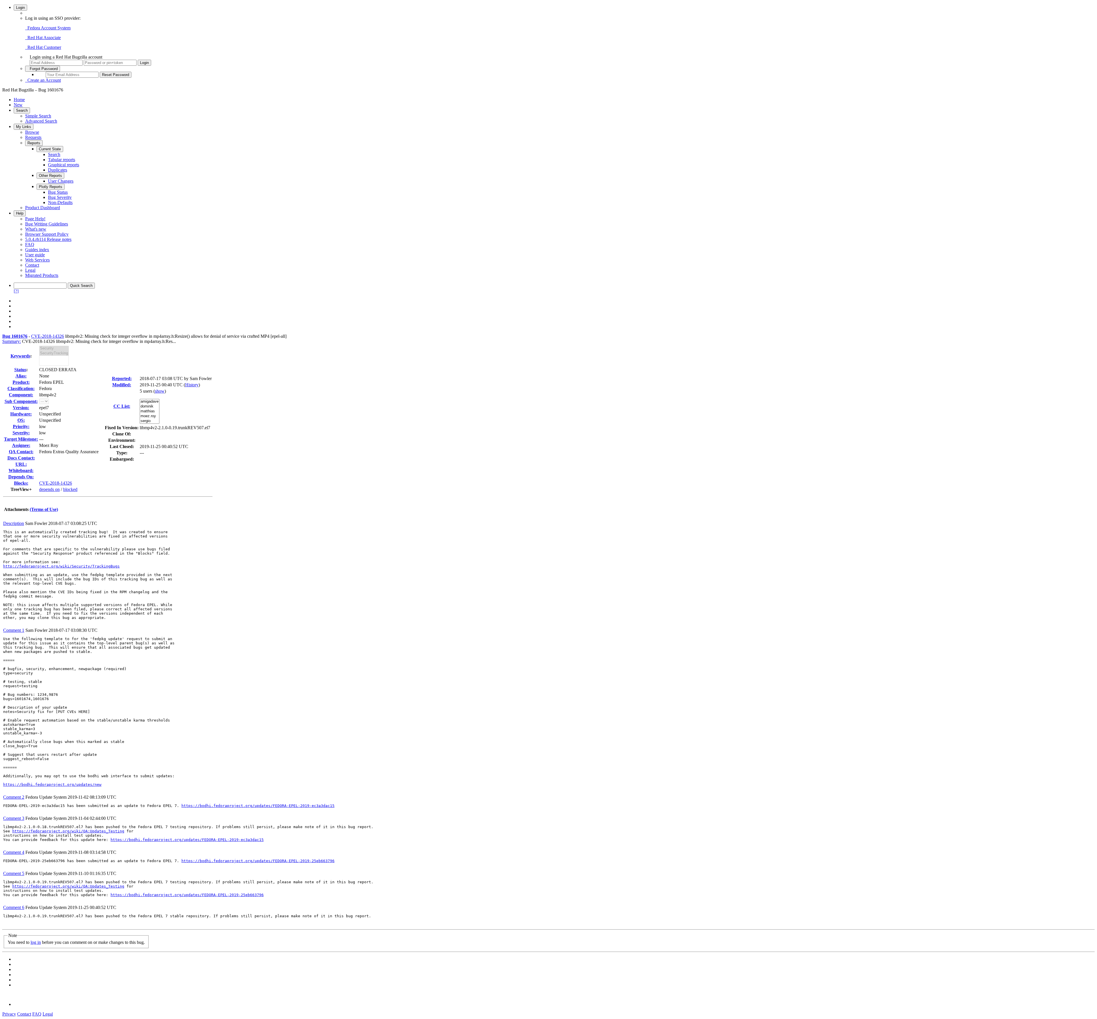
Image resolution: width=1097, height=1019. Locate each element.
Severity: (21, 432)
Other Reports (50, 175)
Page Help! (35, 218)
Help (19, 213)
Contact (32, 265)
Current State (50, 149)
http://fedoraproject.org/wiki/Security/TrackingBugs (61, 566)
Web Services (37, 259)
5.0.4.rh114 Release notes (48, 239)
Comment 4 (13, 852)
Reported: (122, 378)
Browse (32, 132)
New (18, 104)
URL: (21, 464)
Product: (21, 382)
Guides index (37, 249)
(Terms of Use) (44, 509)
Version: (21, 407)
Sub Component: (21, 401)
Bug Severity (60, 197)
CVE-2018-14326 (47, 336)
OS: (21, 420)
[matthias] (149, 411)
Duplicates (57, 169)
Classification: (21, 388)
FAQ (29, 244)
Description (13, 523)
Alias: (21, 375)
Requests (33, 137)
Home (19, 99)
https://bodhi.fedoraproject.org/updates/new (52, 784)
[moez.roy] (149, 416)
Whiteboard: (21, 470)
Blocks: (21, 483)
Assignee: (21, 445)
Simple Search (38, 115)
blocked (70, 489)
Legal (30, 270)
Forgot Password (42, 69)
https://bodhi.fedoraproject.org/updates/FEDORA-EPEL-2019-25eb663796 (258, 861)
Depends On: (21, 476)
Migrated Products (41, 275)
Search (22, 110)
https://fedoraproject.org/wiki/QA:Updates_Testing (68, 831)
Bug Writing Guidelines (46, 223)
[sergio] (149, 421)
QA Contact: (21, 451)
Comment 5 (13, 873)
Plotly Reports (50, 187)
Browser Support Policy (47, 234)
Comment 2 (13, 797)
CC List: (121, 406)
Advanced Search (41, 121)
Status (20, 369)
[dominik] (149, 406)
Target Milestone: (21, 439)
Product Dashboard (42, 207)
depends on (49, 489)
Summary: (11, 341)
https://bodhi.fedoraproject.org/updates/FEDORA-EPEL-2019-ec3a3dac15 (258, 806)
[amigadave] (149, 401)
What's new (35, 229)
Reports (33, 143)
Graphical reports (63, 164)
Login (20, 7)
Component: (21, 394)
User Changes (60, 181)
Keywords (20, 355)
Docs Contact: (21, 457)
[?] (16, 291)
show (160, 391)
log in (36, 942)
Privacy (9, 1014)
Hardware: (21, 413)
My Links (23, 127)
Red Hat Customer (43, 47)
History (192, 384)
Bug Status (58, 192)
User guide (35, 254)
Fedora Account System (48, 27)
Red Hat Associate (43, 37)
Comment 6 (13, 907)
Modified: (121, 384)
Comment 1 (13, 630)
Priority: (21, 426)
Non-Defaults (60, 202)
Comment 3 (13, 818)
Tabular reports (61, 159)
